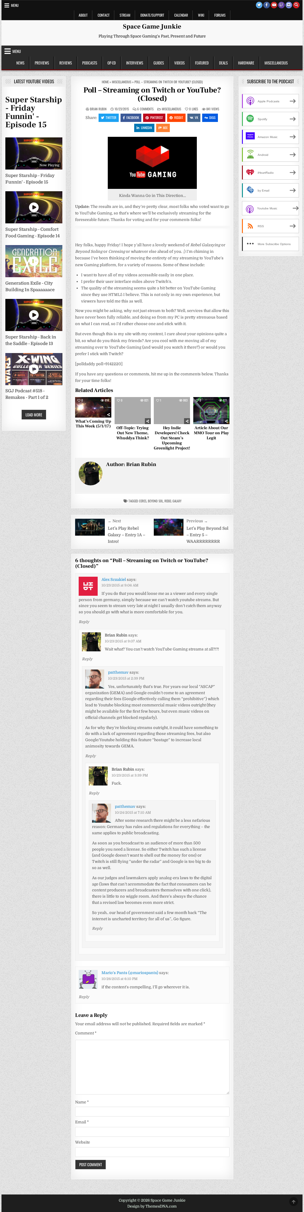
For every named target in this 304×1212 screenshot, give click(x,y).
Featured (202, 63)
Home (105, 81)
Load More (34, 415)
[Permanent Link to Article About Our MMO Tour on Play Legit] (211, 410)
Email (82, 1122)
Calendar (181, 15)
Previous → (197, 521)
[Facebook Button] (266, 5)
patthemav (118, 672)
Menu (15, 5)
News (20, 63)
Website (82, 1142)
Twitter (111, 117)
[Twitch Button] (281, 5)
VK (196, 117)
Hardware (246, 63)
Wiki (201, 15)
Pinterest (156, 117)
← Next (114, 521)
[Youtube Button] (274, 5)
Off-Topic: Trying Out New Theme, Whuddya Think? (132, 433)
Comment (85, 1033)
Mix (165, 127)
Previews (42, 63)
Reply (84, 622)
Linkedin (146, 127)
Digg (212, 117)
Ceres (142, 500)
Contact (104, 15)
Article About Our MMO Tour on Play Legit (211, 433)
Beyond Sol (155, 500)
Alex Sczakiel (114, 579)
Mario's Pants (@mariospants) (130, 972)
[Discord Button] (289, 5)
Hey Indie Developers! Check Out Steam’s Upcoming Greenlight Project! (172, 438)
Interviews (134, 63)
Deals (223, 63)
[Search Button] (296, 5)
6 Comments (145, 109)
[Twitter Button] (259, 5)
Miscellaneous (276, 63)
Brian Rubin (98, 109)
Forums (220, 15)
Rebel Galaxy (172, 500)
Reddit (178, 117)
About (83, 15)
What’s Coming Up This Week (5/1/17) (93, 424)
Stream (125, 15)
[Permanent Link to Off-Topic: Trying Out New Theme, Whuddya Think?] (133, 410)
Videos (179, 63)
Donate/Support (152, 15)
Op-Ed (111, 63)
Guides (158, 63)
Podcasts (89, 63)
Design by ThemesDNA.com (152, 1206)
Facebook (132, 117)
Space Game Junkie (152, 26)
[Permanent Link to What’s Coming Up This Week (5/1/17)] (93, 407)
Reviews (65, 63)
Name (82, 1102)
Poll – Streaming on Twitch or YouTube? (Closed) (152, 94)
